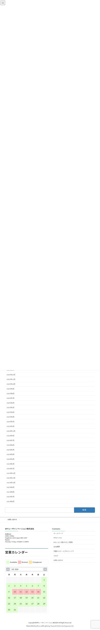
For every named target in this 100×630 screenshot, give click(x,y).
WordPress (37, 626)
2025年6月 (10, 403)
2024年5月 (10, 450)
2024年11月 (11, 431)
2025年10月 (11, 384)
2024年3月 (10, 459)
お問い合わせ (12, 519)
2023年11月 (11, 478)
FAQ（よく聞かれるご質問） (64, 542)
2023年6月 (10, 501)
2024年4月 (10, 454)
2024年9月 (10, 436)
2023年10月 (11, 483)
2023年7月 (10, 497)
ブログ (56, 556)
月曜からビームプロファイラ (64, 551)
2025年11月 (11, 379)
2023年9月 (10, 487)
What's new (58, 538)
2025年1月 (10, 426)
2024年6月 (10, 445)
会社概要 (57, 547)
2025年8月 (10, 393)
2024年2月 (10, 464)
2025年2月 (10, 422)
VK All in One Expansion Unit (65, 626)
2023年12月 (11, 473)
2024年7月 (10, 440)
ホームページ (58, 533)
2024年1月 (10, 468)
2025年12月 (11, 375)
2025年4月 (10, 412)
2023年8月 (10, 492)
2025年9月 (10, 389)
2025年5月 (10, 408)
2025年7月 (10, 398)
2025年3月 (10, 417)
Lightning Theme (49, 626)
